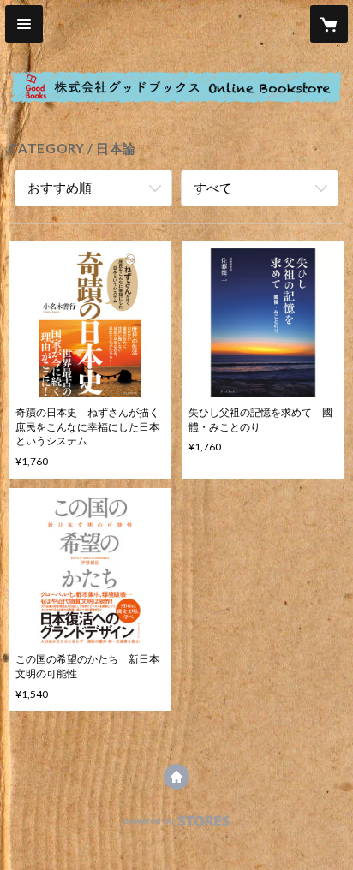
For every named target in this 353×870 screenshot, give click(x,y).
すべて (213, 187)
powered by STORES (177, 825)
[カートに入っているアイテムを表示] (329, 24)
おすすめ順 (59, 187)
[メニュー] (24, 24)
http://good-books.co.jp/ (176, 777)
